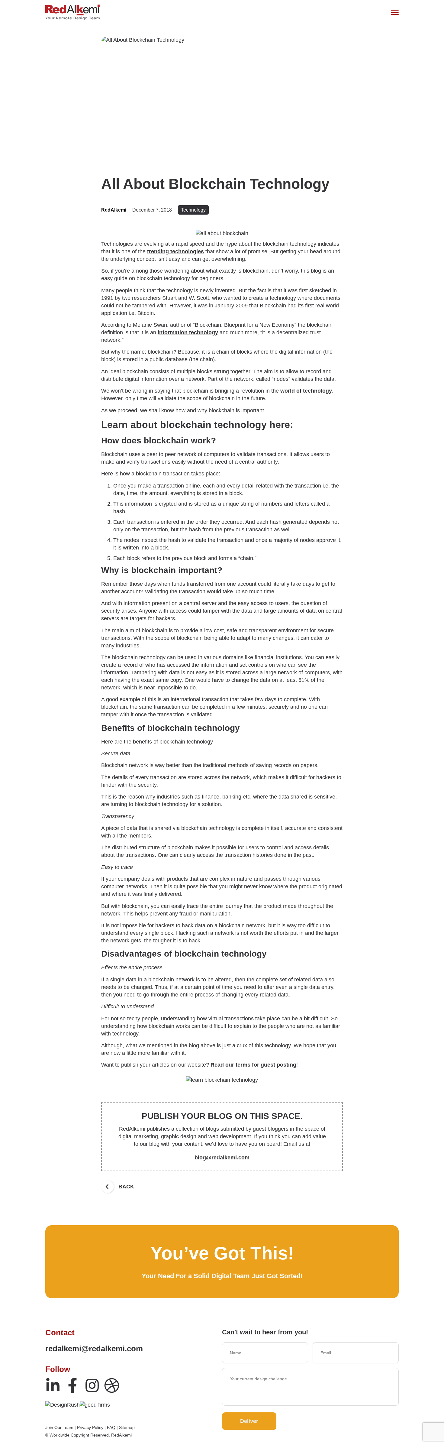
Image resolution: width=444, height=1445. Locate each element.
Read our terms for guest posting (253, 1065)
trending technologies (175, 251)
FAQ (111, 1427)
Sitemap (127, 1427)
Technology (193, 209)
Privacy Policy (90, 1427)
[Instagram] (92, 1385)
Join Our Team (59, 1427)
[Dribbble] (111, 1385)
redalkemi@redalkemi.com (94, 1348)
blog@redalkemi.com (222, 1158)
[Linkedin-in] (52, 1385)
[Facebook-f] (72, 1385)
